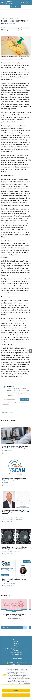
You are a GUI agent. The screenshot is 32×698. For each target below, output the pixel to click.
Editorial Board (16, 647)
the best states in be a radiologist (12, 59)
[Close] (30, 667)
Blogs (11, 412)
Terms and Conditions (16, 652)
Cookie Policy (27, 683)
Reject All (16, 690)
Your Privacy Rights (16, 654)
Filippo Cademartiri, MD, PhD (11, 551)
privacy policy (6, 404)
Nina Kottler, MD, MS (9, 583)
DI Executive (5, 412)
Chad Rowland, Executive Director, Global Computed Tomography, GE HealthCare (13, 518)
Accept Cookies (16, 695)
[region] (16, 681)
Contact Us (16, 643)
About (16, 641)
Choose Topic (14, 7)
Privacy (16, 651)
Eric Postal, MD (8, 450)
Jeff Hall (6, 482)
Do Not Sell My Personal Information (16, 649)
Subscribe (23, 399)
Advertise (16, 639)
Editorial (16, 645)
